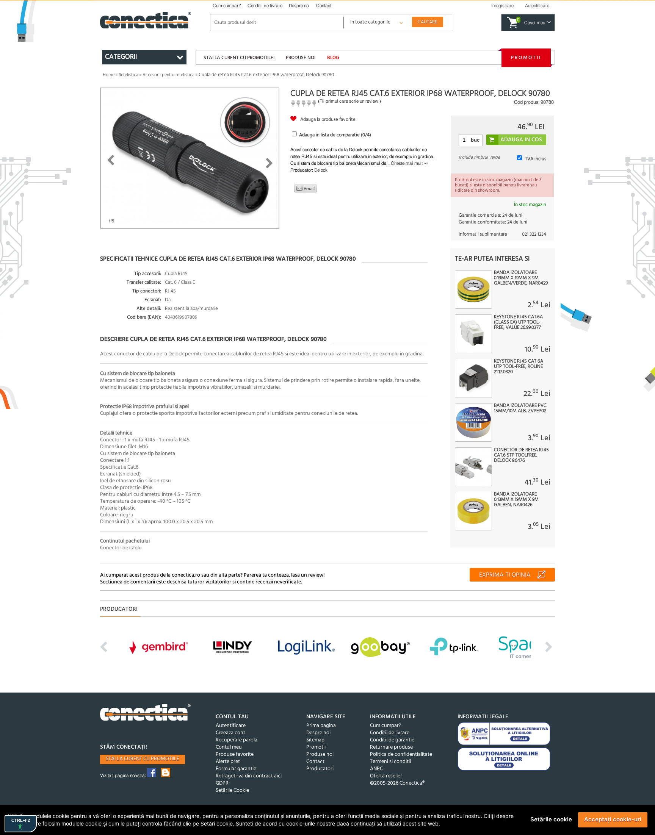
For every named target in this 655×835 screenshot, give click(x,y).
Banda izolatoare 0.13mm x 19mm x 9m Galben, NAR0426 (516, 500)
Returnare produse (391, 747)
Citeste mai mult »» (409, 163)
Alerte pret (228, 761)
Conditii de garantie (392, 740)
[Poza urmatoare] (269, 163)
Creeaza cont (230, 733)
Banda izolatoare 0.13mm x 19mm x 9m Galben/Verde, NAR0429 (521, 278)
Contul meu (229, 747)
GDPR (222, 783)
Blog (333, 58)
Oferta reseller (386, 776)
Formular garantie (236, 769)
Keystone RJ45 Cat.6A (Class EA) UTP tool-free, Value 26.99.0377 (518, 322)
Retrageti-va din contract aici (249, 776)
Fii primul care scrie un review (349, 101)
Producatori (320, 769)
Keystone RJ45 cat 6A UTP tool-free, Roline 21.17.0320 (518, 367)
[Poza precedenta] (110, 160)
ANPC (376, 769)
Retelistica (128, 75)
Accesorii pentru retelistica (168, 75)
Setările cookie (551, 819)
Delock (321, 170)
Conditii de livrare (265, 5)
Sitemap (315, 740)
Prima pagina (321, 725)
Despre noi (299, 5)
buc (475, 140)
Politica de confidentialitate (401, 754)
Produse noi (300, 58)
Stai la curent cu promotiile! (239, 58)
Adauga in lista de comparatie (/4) (335, 135)
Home (108, 75)
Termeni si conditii (390, 761)
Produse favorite (235, 754)
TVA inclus (535, 159)
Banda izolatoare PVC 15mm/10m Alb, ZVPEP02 (520, 408)
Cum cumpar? (227, 5)
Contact (323, 5)
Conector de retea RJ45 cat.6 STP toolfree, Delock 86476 (521, 455)
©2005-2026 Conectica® (397, 783)
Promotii (526, 58)
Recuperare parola (236, 740)
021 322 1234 (534, 234)
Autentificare (231, 725)
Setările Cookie (232, 790)
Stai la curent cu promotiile (142, 759)
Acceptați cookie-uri (612, 819)
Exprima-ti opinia (504, 575)
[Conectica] (145, 713)
